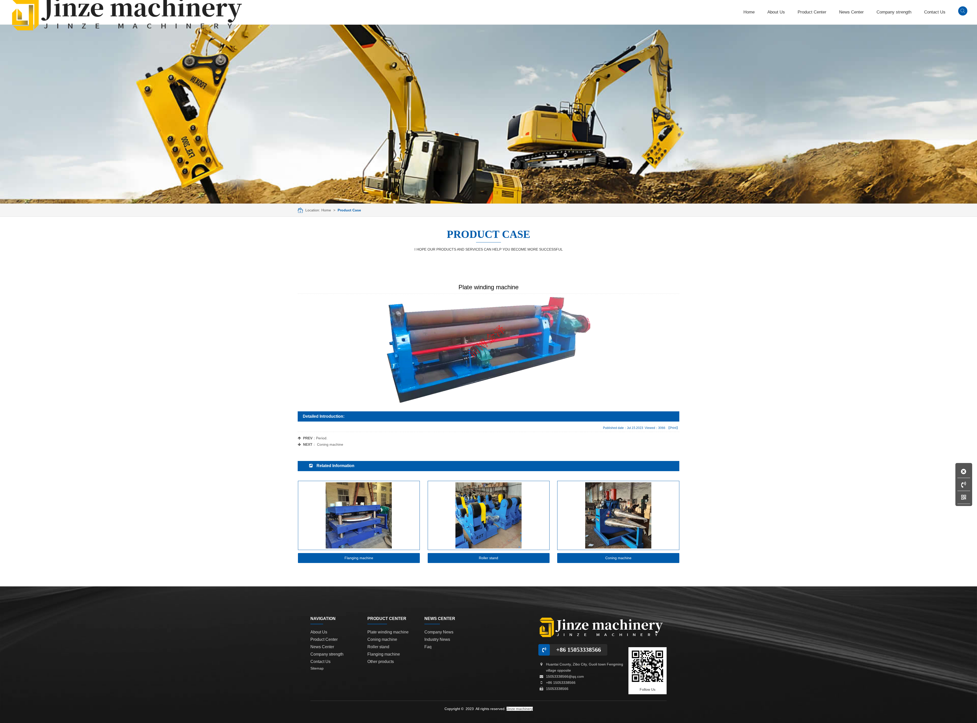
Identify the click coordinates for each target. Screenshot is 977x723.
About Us (318, 632)
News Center (322, 647)
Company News (438, 632)
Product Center (324, 639)
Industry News (437, 639)
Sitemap (317, 668)
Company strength (326, 654)
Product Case (349, 210)
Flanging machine (383, 654)
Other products (380, 661)
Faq (428, 647)
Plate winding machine (388, 632)
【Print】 (673, 428)
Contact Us (320, 661)
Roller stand (378, 647)
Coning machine (330, 444)
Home (326, 210)
